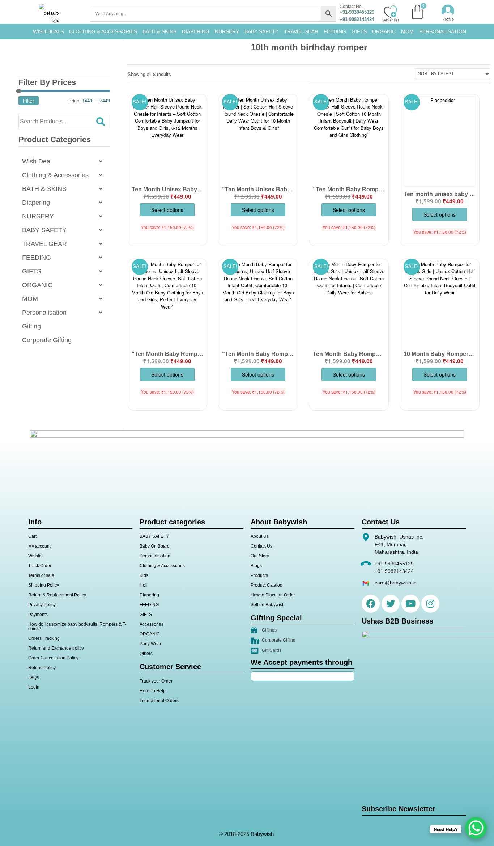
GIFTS (359, 31)
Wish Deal (37, 161)
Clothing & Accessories (103, 31)
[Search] (100, 121)
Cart (32, 536)
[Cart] (417, 12)
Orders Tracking (44, 638)
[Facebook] (371, 604)
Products (259, 575)
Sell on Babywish (268, 604)
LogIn (33, 687)
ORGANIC (384, 31)
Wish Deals (48, 31)
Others (146, 653)
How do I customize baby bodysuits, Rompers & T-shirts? (77, 626)
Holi (144, 585)
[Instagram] (430, 604)
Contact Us (261, 546)
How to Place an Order (273, 595)
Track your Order (156, 681)
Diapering (36, 202)
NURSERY (227, 31)
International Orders (159, 700)
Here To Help (153, 690)
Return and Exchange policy (56, 648)
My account (39, 546)
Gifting (31, 326)
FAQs (33, 677)
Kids (144, 575)
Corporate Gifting (47, 340)
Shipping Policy (43, 585)
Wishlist (35, 555)
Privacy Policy (42, 604)
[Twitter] (391, 604)
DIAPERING (195, 31)
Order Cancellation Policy (53, 657)
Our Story (260, 555)
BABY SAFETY (261, 31)
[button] (64, 161)
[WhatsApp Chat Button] (476, 828)
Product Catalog (266, 585)
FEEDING (335, 31)
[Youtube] (410, 604)
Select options (167, 209)
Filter (28, 100)
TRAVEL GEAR (301, 31)
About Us (260, 536)
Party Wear (150, 643)
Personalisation (442, 31)
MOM (407, 31)
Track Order (39, 565)
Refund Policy (42, 667)
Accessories (151, 624)
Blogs (256, 565)
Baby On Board (155, 546)
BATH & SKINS (159, 31)
